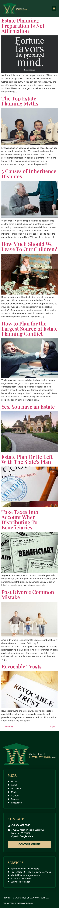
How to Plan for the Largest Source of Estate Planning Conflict (29, 328)
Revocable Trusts (21, 666)
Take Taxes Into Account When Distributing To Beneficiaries (19, 519)
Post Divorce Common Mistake (27, 594)
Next (54, 726)
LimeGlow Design (24, 903)
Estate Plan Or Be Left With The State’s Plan (27, 459)
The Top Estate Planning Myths (19, 101)
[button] (54, 8)
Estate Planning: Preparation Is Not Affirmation (22, 25)
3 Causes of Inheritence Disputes (28, 174)
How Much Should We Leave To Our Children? (29, 246)
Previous (7, 726)
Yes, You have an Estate (28, 406)
